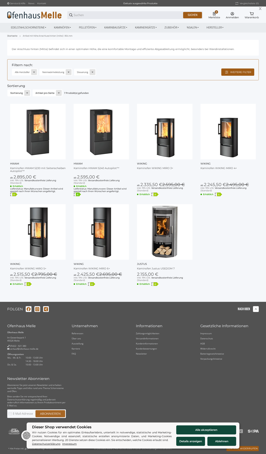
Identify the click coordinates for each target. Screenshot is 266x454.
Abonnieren (50, 413)
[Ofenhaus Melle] (34, 14)
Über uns (76, 338)
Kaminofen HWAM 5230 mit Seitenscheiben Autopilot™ (38, 170)
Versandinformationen (147, 338)
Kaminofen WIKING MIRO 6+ (92, 268)
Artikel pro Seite (44, 93)
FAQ (74, 353)
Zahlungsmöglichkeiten (147, 333)
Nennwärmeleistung (53, 72)
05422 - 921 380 (17, 345)
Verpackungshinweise (211, 358)
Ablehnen (221, 441)
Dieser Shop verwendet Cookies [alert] (61, 427)
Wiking (142, 163)
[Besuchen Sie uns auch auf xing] (46, 309)
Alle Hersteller (22, 72)
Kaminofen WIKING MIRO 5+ (28, 268)
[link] (133, 69)
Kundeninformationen (147, 343)
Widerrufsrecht (208, 348)
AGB (202, 343)
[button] (215, 27)
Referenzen (77, 333)
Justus (142, 264)
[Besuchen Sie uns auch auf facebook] (28, 309)
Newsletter (141, 353)
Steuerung (82, 72)
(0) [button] (249, 3)
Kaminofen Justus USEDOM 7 (156, 268)
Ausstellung (77, 343)
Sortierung (16, 93)
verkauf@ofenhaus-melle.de (23, 348)
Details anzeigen (190, 441)
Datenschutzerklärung (18, 399)
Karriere (76, 348)
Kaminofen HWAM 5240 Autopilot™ (96, 168)
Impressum (206, 333)
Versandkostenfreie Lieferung (40, 180)
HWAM (14, 163)
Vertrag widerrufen (242, 448)
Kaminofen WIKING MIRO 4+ (218, 168)
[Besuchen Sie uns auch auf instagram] (37, 309)
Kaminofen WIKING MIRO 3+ (155, 168)
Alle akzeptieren (206, 430)
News (31, 3)
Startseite (12, 36)
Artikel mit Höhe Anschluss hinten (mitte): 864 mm (47, 36)
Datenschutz (206, 338)
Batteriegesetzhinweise (212, 353)
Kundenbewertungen (146, 348)
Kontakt (41, 3)
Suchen (192, 15)
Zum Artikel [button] (228, 206)
